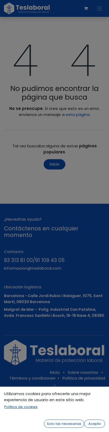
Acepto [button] (94, 423)
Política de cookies (21, 406)
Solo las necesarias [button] (64, 423)
